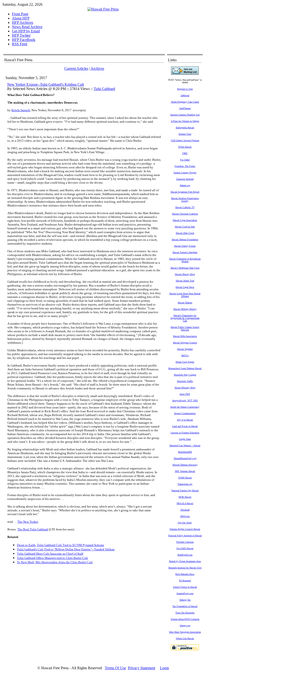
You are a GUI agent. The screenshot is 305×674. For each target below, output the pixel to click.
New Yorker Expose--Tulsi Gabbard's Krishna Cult (45, 84)
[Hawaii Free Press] (103, 9)
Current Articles (76, 68)
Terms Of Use (115, 668)
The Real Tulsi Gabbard (32, 529)
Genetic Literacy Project (184, 172)
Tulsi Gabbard (104, 89)
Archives (97, 68)
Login (164, 668)
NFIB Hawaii (184, 497)
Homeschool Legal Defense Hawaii (185, 368)
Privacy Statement (141, 668)
